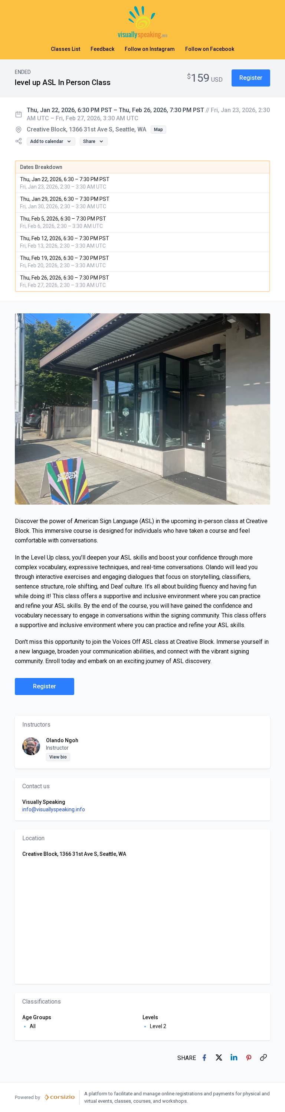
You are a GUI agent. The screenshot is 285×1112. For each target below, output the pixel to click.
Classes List (65, 49)
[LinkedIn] (234, 1058)
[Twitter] (220, 1058)
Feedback (102, 49)
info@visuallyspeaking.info (53, 809)
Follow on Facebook (209, 49)
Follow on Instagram (150, 49)
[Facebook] (205, 1058)
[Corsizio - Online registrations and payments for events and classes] (60, 1097)
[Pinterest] (249, 1058)
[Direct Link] (264, 1058)
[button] (251, 78)
